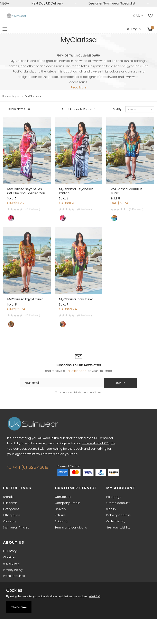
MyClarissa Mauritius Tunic (126, 191)
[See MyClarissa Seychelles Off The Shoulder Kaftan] (27, 150)
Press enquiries (14, 576)
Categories (11, 509)
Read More (78, 87)
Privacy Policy (13, 570)
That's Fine (19, 607)
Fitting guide (12, 515)
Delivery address (118, 515)
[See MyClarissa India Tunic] (78, 260)
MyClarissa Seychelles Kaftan (76, 191)
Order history (115, 521)
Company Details (67, 503)
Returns (60, 515)
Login (136, 29)
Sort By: (117, 109)
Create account (118, 503)
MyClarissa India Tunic (76, 299)
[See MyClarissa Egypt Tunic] (27, 260)
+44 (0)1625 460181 (30, 467)
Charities (9, 557)
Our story (10, 551)
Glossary (9, 521)
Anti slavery (11, 563)
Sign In (111, 509)
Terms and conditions (71, 527)
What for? (94, 596)
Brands (8, 497)
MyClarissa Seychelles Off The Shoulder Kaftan (26, 191)
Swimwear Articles (16, 527)
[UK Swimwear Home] (16, 15)
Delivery (60, 509)
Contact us (63, 497)
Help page (113, 497)
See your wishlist (118, 527)
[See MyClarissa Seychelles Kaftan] (78, 150)
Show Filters (16, 109)
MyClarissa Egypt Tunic (25, 299)
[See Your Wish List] (151, 16)
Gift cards (10, 503)
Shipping (61, 521)
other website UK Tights (98, 443)
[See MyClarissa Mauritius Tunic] (130, 150)
